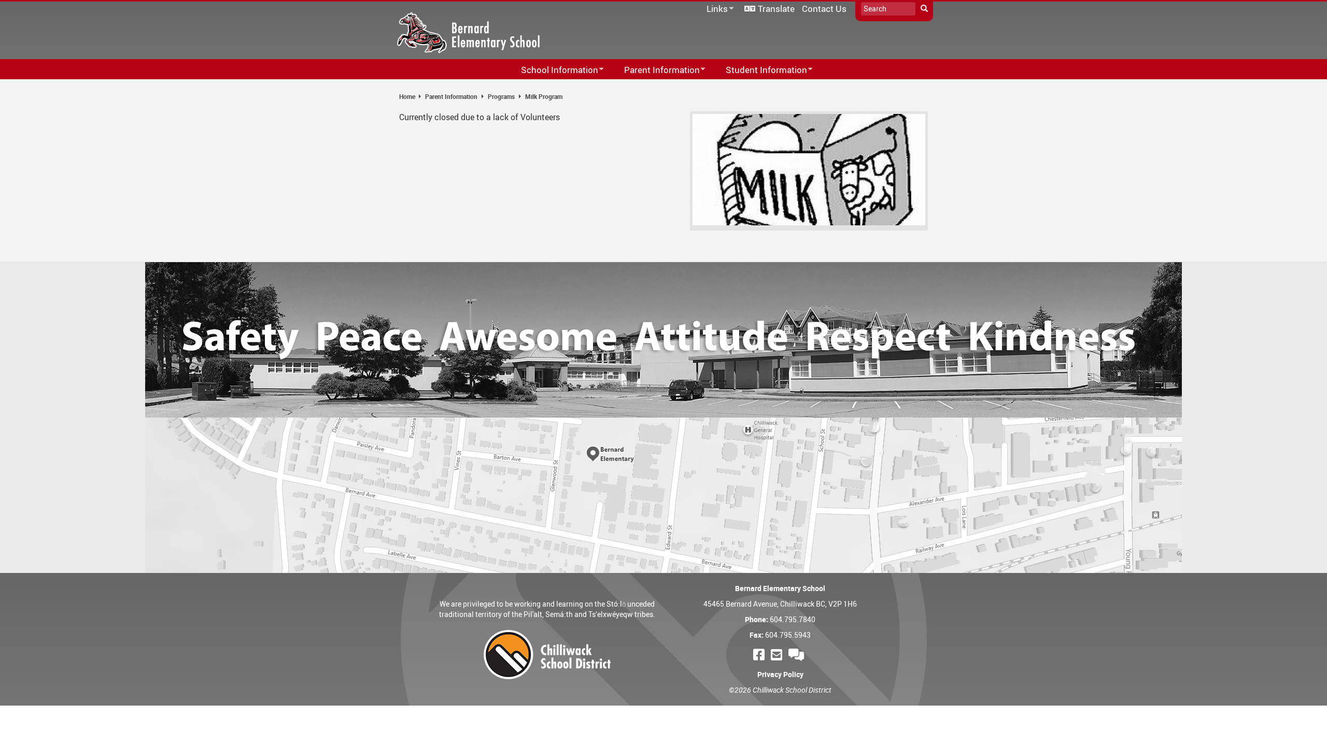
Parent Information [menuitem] (655, 70)
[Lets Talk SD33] (797, 654)
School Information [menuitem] (552, 70)
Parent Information (451, 96)
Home (407, 96)
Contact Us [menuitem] (824, 9)
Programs (501, 96)
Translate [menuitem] (776, 9)
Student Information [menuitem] (759, 70)
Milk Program (543, 96)
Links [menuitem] (715, 9)
